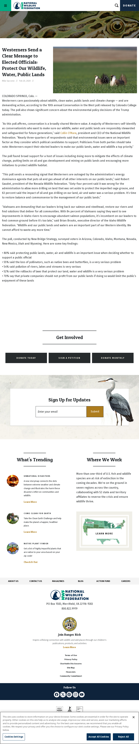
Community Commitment (71, 676)
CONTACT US (35, 581)
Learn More (30, 501)
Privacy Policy (70, 659)
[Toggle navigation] (5, 5)
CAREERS (125, 581)
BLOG (80, 581)
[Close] (133, 717)
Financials (71, 672)
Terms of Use (71, 655)
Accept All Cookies (98, 736)
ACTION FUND (103, 581)
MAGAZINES (58, 581)
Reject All (123, 736)
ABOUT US (13, 581)
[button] (94, 411)
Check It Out (31, 562)
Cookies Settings (14, 736)
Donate (129, 5)
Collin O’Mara (68, 133)
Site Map (71, 668)
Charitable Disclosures (71, 664)
